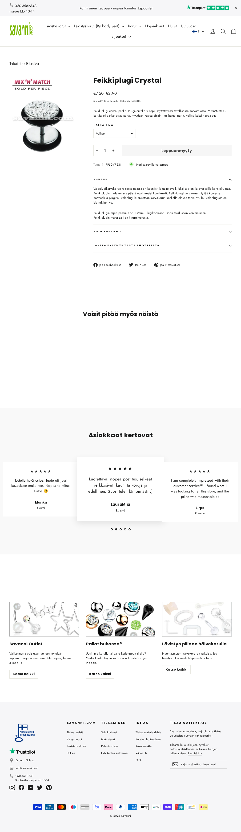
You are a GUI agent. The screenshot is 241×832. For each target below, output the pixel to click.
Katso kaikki (24, 674)
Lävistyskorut (56, 26)
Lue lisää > (195, 753)
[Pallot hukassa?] (120, 619)
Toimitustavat (109, 732)
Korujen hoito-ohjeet (148, 739)
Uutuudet (188, 26)
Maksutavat (108, 739)
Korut (133, 26)
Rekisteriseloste (76, 746)
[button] (198, 31)
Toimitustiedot (108, 231)
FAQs (139, 760)
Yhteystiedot (74, 739)
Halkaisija (103, 125)
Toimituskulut (111, 101)
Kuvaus (100, 179)
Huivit (172, 26)
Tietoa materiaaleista (149, 732)
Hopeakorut (154, 26)
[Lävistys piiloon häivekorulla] (197, 619)
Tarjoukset (118, 36)
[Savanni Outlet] (44, 619)
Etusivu (32, 64)
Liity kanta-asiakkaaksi (114, 753)
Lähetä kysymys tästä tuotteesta (126, 245)
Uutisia (71, 753)
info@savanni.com (27, 768)
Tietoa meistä (75, 732)
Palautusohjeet (110, 746)
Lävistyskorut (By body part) (97, 26)
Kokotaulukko (144, 746)
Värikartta (142, 753)
